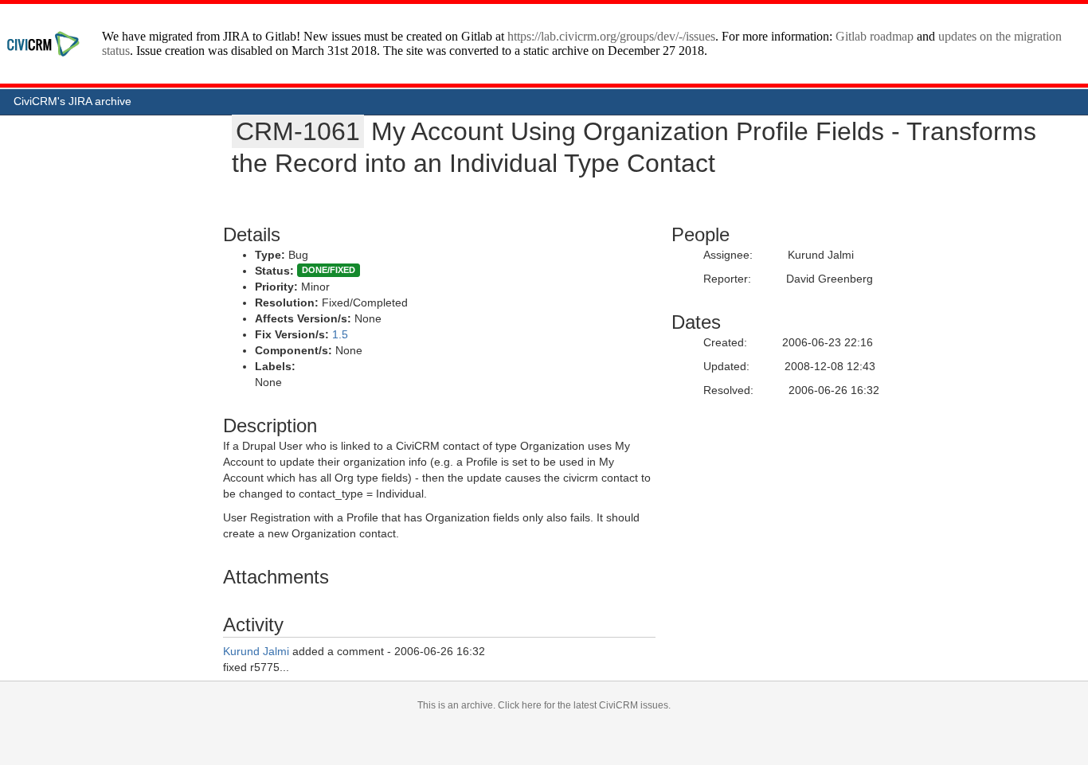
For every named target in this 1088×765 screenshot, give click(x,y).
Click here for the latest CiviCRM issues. (584, 705)
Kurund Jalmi (256, 651)
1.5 (340, 334)
